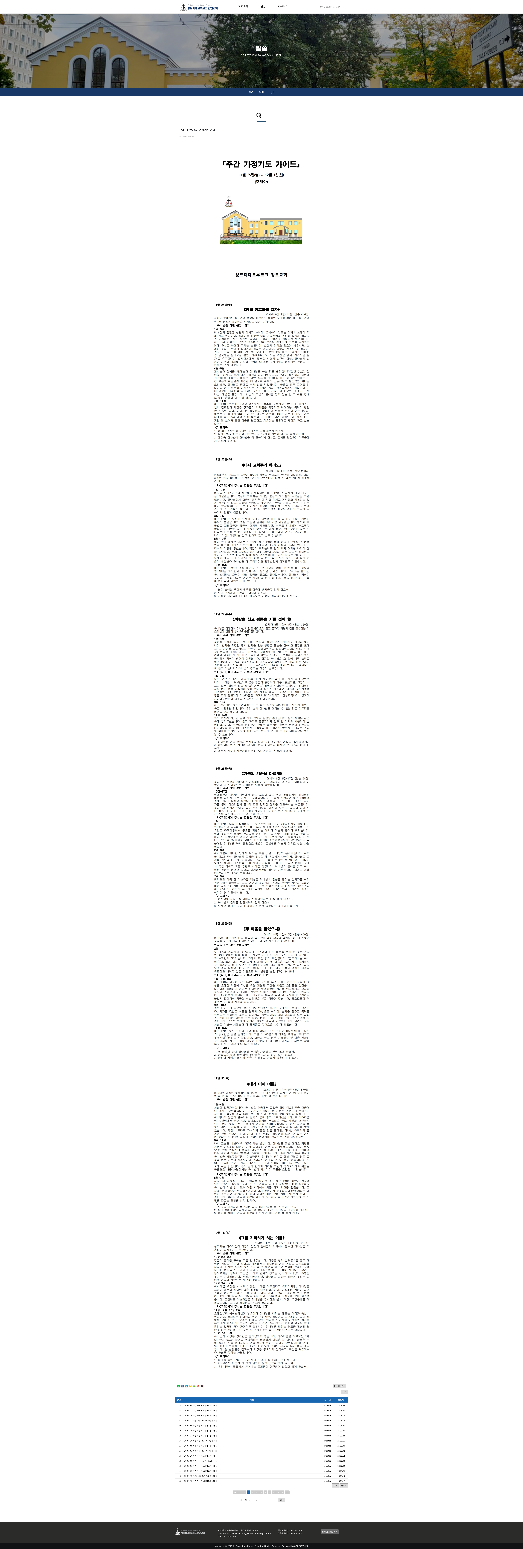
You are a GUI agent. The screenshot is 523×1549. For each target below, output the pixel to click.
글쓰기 (343, 1485)
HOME (322, 6)
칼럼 (261, 92)
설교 (250, 92)
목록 (344, 1392)
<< (235, 1492)
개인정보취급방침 (329, 1531)
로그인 (329, 6)
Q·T (272, 92)
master (327, 1405)
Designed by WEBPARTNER (295, 1546)
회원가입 (337, 6)
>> (287, 1492)
